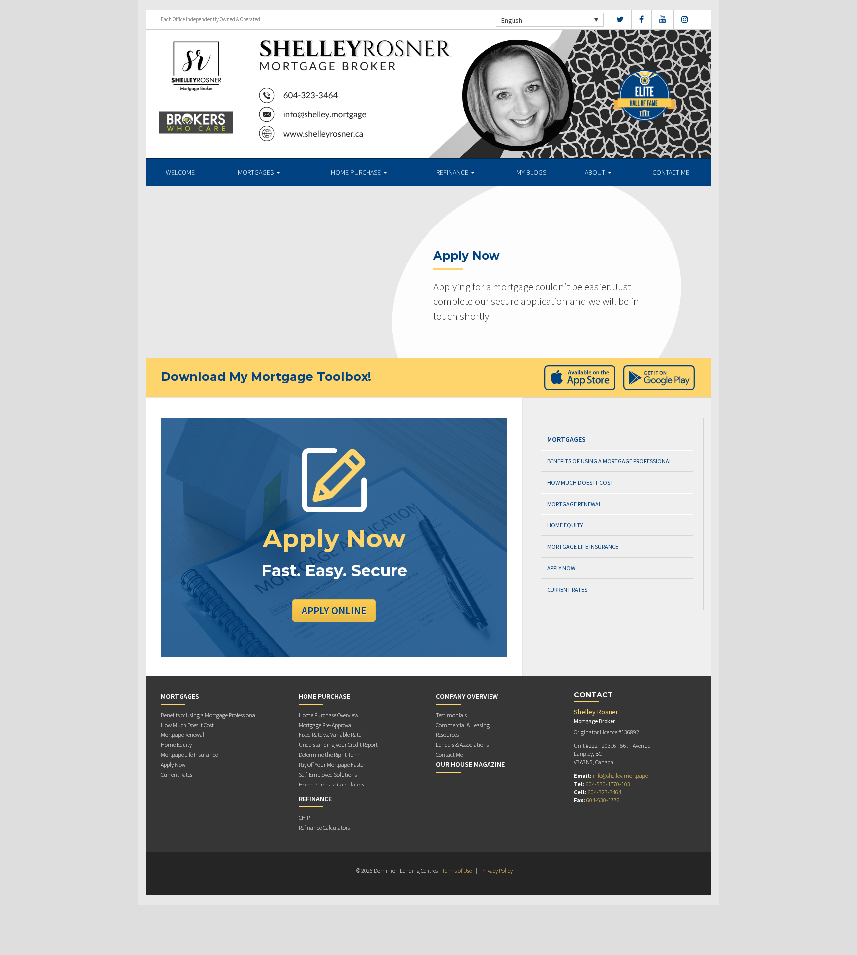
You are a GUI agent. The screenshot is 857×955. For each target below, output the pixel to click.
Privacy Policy (497, 870)
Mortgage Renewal (574, 503)
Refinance (453, 172)
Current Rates (567, 589)
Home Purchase (356, 172)
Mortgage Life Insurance (582, 546)
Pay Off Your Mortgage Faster (332, 764)
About (596, 172)
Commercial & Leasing (463, 725)
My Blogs (531, 172)
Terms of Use (457, 870)
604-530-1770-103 (608, 783)
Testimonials (451, 715)
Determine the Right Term (330, 754)
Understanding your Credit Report (338, 744)
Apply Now (561, 568)
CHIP (304, 817)
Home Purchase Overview (328, 715)
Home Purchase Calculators (331, 784)
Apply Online (334, 610)
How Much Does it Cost (580, 482)
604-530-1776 (603, 800)
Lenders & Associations (462, 744)
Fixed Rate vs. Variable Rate (330, 734)
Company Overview (467, 696)
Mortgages (256, 172)
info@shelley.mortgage (620, 775)
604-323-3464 (604, 792)
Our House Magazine (470, 764)
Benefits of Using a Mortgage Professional (609, 461)
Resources (447, 734)
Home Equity (565, 525)
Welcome (180, 172)
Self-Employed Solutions (328, 774)
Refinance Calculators (324, 827)
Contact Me (670, 172)
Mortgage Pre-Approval (326, 725)
